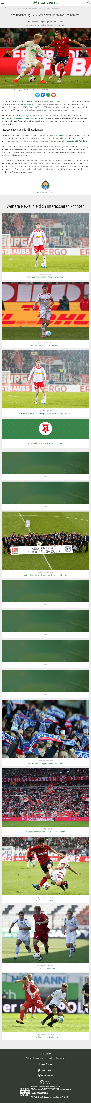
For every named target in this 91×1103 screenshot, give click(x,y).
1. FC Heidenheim (58, 135)
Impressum (60, 1058)
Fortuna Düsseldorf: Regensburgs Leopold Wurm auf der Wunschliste (45, 414)
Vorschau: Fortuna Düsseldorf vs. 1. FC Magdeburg (45, 832)
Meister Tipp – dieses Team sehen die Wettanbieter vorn (45, 575)
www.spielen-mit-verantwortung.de (48, 1089)
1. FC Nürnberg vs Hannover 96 (45, 900)
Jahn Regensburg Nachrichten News (17, 8)
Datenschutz (49, 1058)
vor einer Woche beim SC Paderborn (73, 141)
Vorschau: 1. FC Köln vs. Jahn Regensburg (45, 345)
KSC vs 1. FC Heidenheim (45, 969)
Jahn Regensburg (26, 104)
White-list (65, 1097)
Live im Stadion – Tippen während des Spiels (45, 763)
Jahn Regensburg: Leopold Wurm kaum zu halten (45, 277)
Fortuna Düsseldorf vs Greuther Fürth (45, 1037)
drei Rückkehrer (18, 101)
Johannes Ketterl (48, 192)
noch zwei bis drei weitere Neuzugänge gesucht (20, 118)
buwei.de (33, 1089)
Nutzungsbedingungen (34, 1058)
